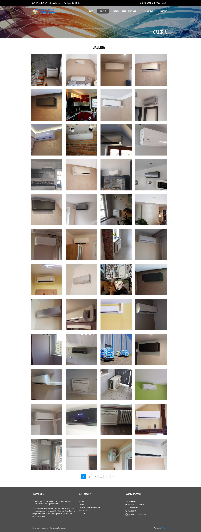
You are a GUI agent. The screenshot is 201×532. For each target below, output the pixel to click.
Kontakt (163, 11)
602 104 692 (73, 2)
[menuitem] (90, 11)
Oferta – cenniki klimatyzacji (124, 11)
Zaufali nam (148, 11)
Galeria (103, 11)
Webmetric (165, 528)
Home (91, 11)
